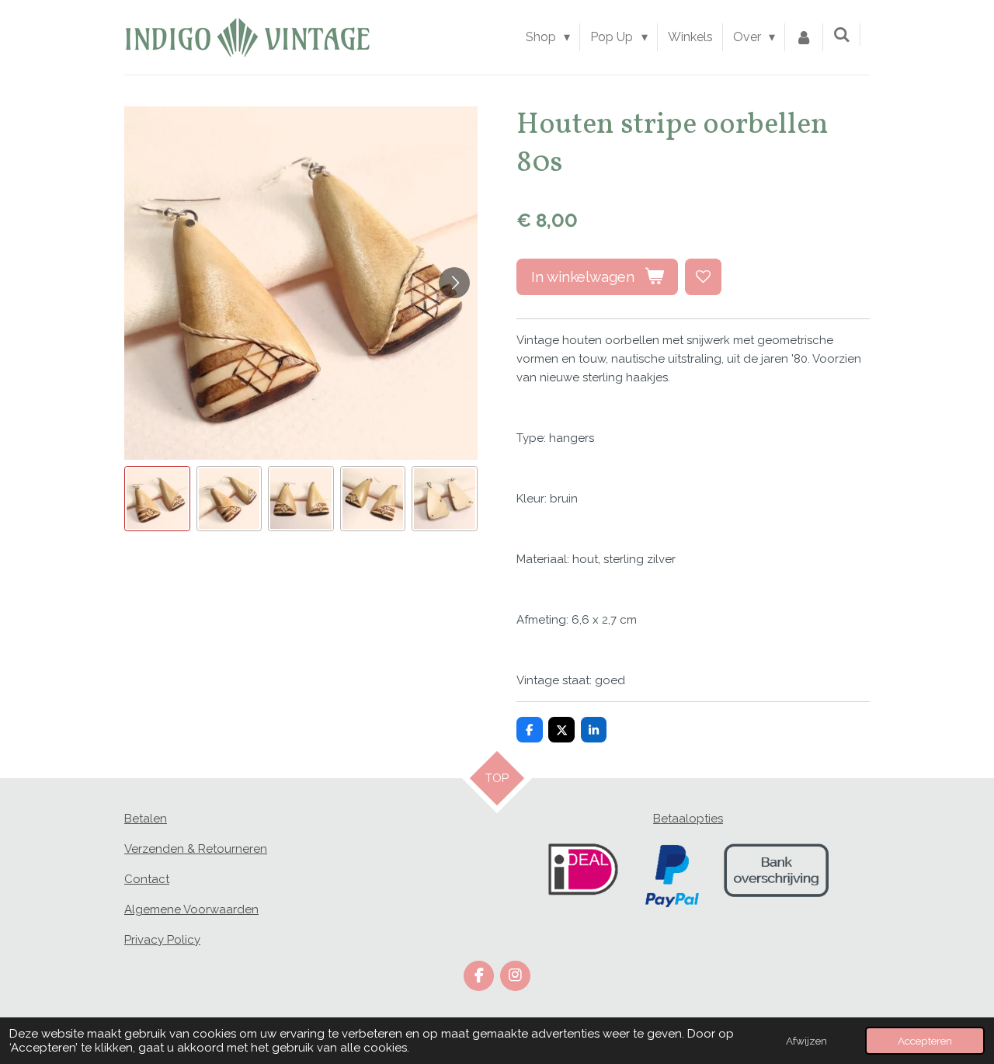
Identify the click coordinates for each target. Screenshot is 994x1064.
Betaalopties (688, 819)
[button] (157, 499)
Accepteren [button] (925, 1040)
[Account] (803, 37)
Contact (146, 879)
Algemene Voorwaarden (191, 909)
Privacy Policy (162, 940)
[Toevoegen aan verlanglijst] (703, 277)
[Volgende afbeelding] (454, 282)
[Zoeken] (841, 34)
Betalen (145, 819)
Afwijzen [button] (806, 1040)
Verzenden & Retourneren (195, 849)
